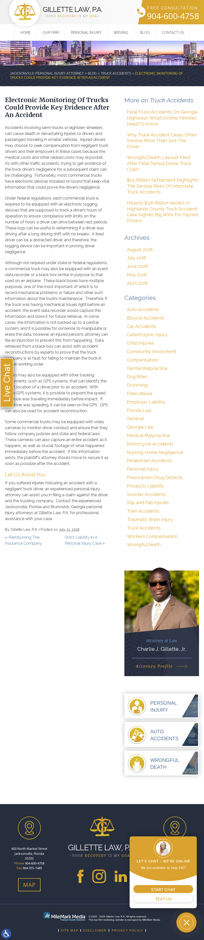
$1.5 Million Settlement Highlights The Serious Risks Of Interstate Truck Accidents (162, 186)
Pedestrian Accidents (149, 460)
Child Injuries (140, 343)
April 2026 (137, 283)
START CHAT (163, 889)
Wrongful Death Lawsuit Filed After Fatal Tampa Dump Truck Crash (159, 163)
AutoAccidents (164, 735)
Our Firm (51, 33)
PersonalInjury (163, 706)
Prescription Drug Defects (155, 477)
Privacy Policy (127, 930)
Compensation (142, 360)
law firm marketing (104, 919)
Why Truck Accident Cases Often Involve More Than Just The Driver (162, 140)
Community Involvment (151, 351)
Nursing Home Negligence (155, 452)
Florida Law (139, 410)
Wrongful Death (144, 544)
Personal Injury (86, 33)
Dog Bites (137, 376)
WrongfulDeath (164, 763)
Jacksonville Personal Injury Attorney (47, 73)
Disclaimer (95, 930)
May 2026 (137, 274)
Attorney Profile (154, 666)
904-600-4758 (173, 16)
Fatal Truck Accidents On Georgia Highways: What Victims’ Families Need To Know (162, 117)
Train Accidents (143, 511)
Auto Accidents (143, 309)
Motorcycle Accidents (150, 444)
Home (25, 33)
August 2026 (140, 249)
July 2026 (136, 257)
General (135, 418)
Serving (120, 33)
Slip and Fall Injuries (148, 502)
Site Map (69, 930)
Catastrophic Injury (147, 334)
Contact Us (173, 33)
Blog (145, 33)
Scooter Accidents (146, 494)
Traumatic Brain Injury (150, 519)
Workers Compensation (152, 536)
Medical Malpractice (148, 435)
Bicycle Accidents (145, 318)
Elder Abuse (140, 393)
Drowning (137, 385)
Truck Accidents (116, 73)
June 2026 (137, 266)
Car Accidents (141, 326)
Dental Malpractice (147, 368)
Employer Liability (146, 402)
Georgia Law (140, 427)
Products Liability (145, 486)
